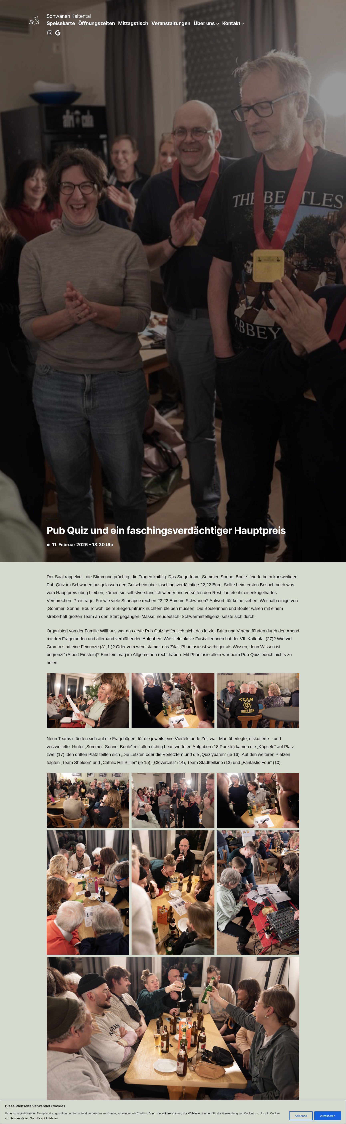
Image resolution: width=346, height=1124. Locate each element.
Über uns (204, 23)
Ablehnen (301, 1115)
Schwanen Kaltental (69, 16)
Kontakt (231, 23)
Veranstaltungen (170, 23)
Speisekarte (61, 23)
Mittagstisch (133, 23)
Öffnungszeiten (96, 23)
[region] (173, 1112)
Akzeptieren (327, 1115)
